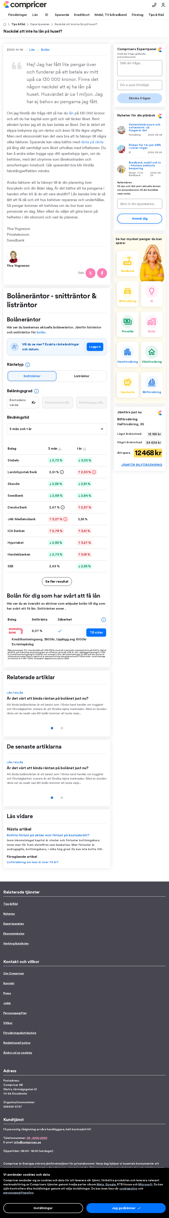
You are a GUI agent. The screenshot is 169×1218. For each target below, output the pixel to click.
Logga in (95, 346)
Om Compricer (13, 973)
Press (7, 993)
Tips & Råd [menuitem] (156, 15)
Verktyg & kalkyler (16, 943)
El (130, 152)
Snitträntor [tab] (32, 376)
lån (71, 113)
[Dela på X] (90, 273)
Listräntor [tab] (81, 376)
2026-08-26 (155, 152)
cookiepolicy (128, 1188)
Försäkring (135, 135)
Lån (32, 49)
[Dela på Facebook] (102, 273)
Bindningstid (18, 417)
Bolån (45, 49)
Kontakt (8, 983)
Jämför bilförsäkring (141, 465)
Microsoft (145, 1184)
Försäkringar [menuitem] (17, 15)
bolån (41, 332)
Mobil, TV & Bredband (136, 174)
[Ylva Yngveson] (14, 256)
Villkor (8, 1023)
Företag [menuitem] (137, 15)
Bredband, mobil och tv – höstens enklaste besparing (145, 165)
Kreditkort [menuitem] (82, 15)
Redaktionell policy (17, 1042)
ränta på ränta (92, 142)
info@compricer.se (27, 1142)
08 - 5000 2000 (37, 1138)
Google (110, 1184)
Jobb (7, 1003)
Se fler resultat (56, 581)
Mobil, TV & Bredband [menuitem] (111, 15)
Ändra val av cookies (17, 1052)
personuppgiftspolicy (18, 1192)
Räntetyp (15, 365)
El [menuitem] (46, 15)
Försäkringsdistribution (19, 1033)
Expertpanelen (39, 24)
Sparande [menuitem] (62, 15)
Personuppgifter (15, 1013)
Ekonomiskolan (13, 933)
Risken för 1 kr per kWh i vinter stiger (145, 146)
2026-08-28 (155, 135)
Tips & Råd (18, 24)
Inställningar (43, 1208)
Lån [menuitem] (35, 15)
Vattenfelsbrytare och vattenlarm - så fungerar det (144, 127)
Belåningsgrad (19, 391)
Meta (100, 1184)
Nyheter (9, 913)
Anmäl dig (140, 218)
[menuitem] (25, 5)
